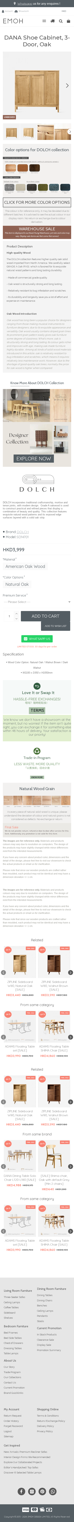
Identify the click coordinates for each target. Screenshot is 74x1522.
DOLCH (23, 532)
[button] (6, 85)
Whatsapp (24, 3)
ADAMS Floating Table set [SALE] (20, 1048)
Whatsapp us (39, 638)
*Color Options (13, 577)
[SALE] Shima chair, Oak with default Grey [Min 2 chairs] (54, 1180)
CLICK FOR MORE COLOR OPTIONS (37, 202)
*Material (9, 559)
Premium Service (14, 595)
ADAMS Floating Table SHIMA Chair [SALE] (54, 1048)
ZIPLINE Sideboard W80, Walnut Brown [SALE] (54, 986)
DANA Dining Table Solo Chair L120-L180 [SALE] (20, 1178)
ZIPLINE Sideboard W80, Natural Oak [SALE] (20, 986)
